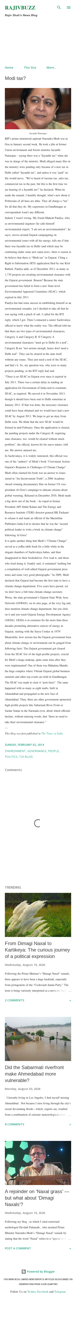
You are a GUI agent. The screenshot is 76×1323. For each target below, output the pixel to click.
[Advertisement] (29, 40)
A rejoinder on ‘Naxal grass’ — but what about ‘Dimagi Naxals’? (37, 1198)
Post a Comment (18, 1248)
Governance (36, 751)
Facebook (42, 1291)
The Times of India (52, 733)
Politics (11, 757)
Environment (15, 751)
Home (9, 67)
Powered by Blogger (40, 1271)
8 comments (14, 1124)
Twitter (31, 1291)
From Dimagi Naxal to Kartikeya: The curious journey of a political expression (37, 950)
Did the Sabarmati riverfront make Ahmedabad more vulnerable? (34, 1074)
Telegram (60, 1291)
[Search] (59, 7)
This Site (30, 67)
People (53, 751)
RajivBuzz (20, 7)
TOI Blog (26, 757)
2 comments (14, 1000)
